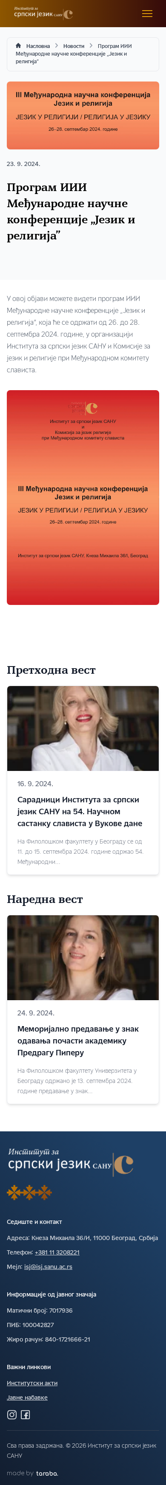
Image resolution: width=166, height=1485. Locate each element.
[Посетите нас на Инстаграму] (12, 1414)
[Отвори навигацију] (147, 13)
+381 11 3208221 (57, 1253)
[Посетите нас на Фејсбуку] (25, 1414)
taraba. (47, 1474)
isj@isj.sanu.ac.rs (48, 1267)
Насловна (38, 46)
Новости (73, 46)
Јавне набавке (27, 1398)
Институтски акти (32, 1384)
